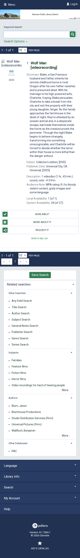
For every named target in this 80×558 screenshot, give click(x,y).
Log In (74, 4)
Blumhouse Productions (26, 412)
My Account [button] (12, 498)
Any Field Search (22, 301)
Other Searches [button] (17, 293)
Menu (11, 4)
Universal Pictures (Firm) (27, 424)
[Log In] (67, 4)
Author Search (21, 313)
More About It (42, 222)
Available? (42, 214)
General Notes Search (25, 326)
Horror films (19, 379)
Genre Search (20, 338)
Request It (42, 230)
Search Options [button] (14, 41)
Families (17, 360)
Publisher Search (22, 332)
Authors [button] (13, 397)
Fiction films (19, 372)
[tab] (40, 284)
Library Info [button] (11, 476)
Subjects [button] (13, 352)
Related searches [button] (19, 284)
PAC (14, 451)
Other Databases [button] (18, 443)
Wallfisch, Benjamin (23, 430)
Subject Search (21, 319)
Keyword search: (13, 27)
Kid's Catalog (40, 548)
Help (7, 509)
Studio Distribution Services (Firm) (32, 418)
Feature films (20, 366)
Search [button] (8, 487)
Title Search (19, 307)
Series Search (20, 344)
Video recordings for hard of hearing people (38, 385)
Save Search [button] (40, 275)
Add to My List (39, 238)
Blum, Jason (19, 405)
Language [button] (10, 466)
